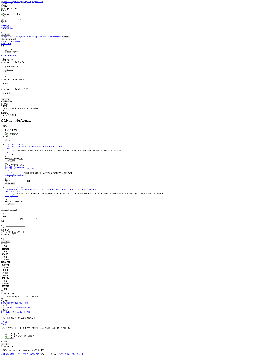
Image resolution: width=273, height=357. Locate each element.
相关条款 (24, 303)
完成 (7, 99)
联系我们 (4, 307)
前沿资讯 (18, 303)
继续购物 (12, 55)
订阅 (2, 322)
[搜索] (2, 4)
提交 (7, 241)
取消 (3, 241)
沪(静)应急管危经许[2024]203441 (71, 354)
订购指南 (19, 307)
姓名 (3, 223)
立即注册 (67, 37)
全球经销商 (12, 307)
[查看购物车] (2, 32)
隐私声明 (11, 303)
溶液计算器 (25, 312)
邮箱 (3, 228)
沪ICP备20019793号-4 (9, 354)
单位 (3, 225)
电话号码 (5, 230)
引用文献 (11, 312)
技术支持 (26, 307)
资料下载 (4, 312)
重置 (3, 99)
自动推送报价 (6, 234)
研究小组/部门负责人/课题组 (12, 232)
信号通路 (18, 312)
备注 (2, 239)
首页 (6, 322)
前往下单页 (5, 55)
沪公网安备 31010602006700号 (29, 354)
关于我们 (4, 303)
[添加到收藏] (6, 161)
